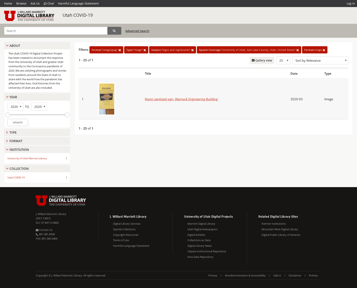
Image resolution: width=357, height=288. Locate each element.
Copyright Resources (125, 235)
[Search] (114, 31)
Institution (19, 150)
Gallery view (263, 60)
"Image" (135, 49)
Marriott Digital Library (201, 223)
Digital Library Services (126, 223)
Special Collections (124, 229)
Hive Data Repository (200, 257)
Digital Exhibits (196, 235)
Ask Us (35, 3)
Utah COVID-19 (78, 15)
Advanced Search (137, 31)
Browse (21, 3)
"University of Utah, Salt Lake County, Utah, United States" (247, 49)
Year (13, 97)
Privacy (212, 275)
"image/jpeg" (105, 49)
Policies (313, 275)
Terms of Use (121, 240)
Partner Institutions (274, 223)
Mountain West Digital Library (280, 229)
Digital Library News (199, 246)
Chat (50, 3)
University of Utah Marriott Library (27, 158)
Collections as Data (199, 240)
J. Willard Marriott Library (51, 214)
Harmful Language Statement (78, 3)
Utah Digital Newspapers (202, 229)
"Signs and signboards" (171, 49)
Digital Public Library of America (281, 235)
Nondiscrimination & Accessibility (245, 275)
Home (8, 3)
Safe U (277, 275)
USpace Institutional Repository (206, 251)
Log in (351, 3)
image (313, 49)
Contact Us (45, 230)
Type (13, 132)
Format (16, 141)
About (15, 46)
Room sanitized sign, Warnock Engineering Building (181, 99)
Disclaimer (295, 275)
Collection (19, 168)
